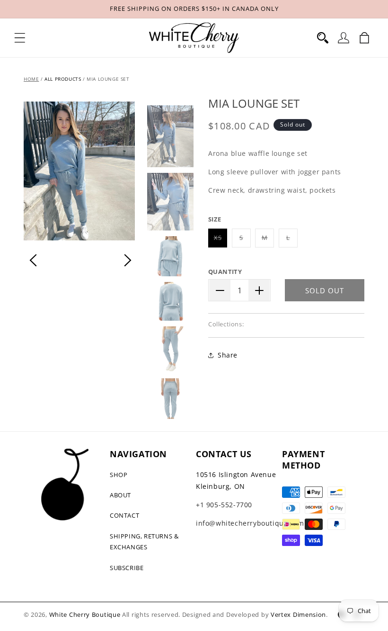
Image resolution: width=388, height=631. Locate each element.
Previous (33, 260)
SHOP (118, 474)
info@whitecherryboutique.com (250, 523)
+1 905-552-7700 (224, 504)
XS (220, 240)
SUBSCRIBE (126, 567)
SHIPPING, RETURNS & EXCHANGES (144, 541)
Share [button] (228, 354)
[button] (19, 37)
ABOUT (120, 495)
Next (127, 260)
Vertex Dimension (298, 614)
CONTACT (124, 515)
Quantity (225, 271)
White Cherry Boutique (85, 614)
